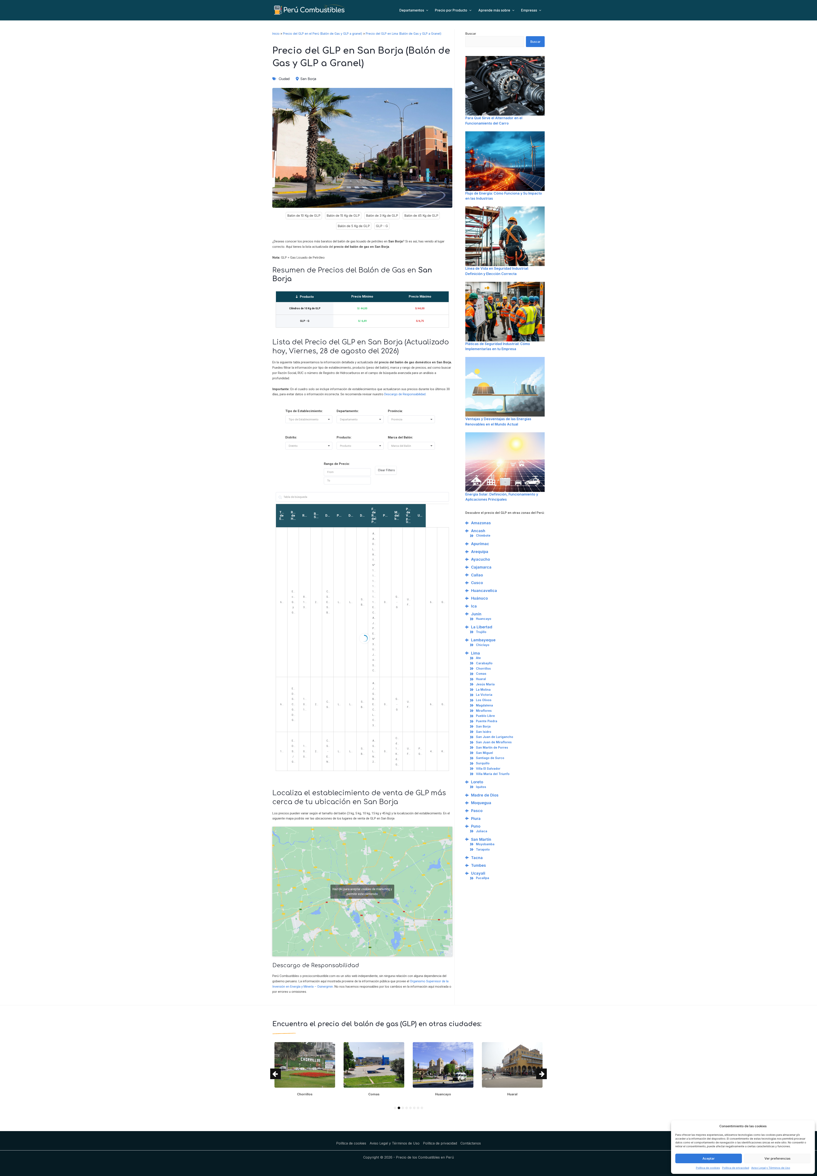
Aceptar (709, 1158)
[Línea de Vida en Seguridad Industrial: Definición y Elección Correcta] (505, 236)
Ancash (478, 531)
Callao (477, 575)
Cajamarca (481, 567)
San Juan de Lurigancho (494, 737)
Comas (481, 673)
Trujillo (481, 632)
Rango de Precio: (337, 464)
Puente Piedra (486, 721)
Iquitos (481, 787)
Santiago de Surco (490, 758)
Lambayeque (483, 640)
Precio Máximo (420, 296)
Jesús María (485, 684)
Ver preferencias (777, 1158)
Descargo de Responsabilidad (405, 394)
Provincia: (395, 411)
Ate (478, 658)
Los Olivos (483, 700)
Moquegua (481, 803)
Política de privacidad (735, 1167)
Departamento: (348, 411)
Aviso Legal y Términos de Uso (770, 1167)
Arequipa (479, 551)
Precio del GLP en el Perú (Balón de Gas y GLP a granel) (322, 33)
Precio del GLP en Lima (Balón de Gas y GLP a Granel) (403, 33)
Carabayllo (484, 663)
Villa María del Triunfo (493, 774)
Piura (476, 818)
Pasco (477, 810)
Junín (476, 614)
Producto (307, 297)
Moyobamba (485, 844)
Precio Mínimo (362, 296)
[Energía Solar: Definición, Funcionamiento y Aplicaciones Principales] (505, 462)
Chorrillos (483, 668)
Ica (474, 606)
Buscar (470, 34)
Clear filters (386, 470)
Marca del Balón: (400, 437)
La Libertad (481, 627)
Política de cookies (708, 1167)
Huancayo (483, 618)
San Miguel (484, 753)
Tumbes (478, 865)
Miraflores (484, 710)
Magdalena (484, 705)
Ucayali (478, 873)
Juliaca (481, 831)
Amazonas (481, 523)
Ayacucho (480, 559)
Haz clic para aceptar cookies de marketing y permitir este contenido (362, 891)
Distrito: (291, 437)
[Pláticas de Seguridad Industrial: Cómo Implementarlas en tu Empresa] (505, 311)
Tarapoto (483, 849)
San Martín (481, 839)
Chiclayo (482, 645)
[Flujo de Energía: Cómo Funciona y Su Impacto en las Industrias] (505, 161)
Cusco (477, 582)
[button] (310, 419)
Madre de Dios (484, 795)
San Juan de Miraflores (494, 742)
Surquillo (483, 763)
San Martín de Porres (492, 747)
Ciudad (284, 79)
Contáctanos (470, 1143)
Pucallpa (482, 878)
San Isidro (483, 731)
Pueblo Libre (485, 716)
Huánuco (479, 598)
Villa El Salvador (488, 768)
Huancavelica (484, 590)
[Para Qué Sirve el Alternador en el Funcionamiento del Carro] (505, 86)
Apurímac (480, 543)
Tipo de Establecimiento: (304, 411)
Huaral (481, 679)
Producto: (344, 437)
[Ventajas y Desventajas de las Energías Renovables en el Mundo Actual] (505, 387)
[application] (426, 10)
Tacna (477, 857)
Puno (475, 826)
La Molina (483, 689)
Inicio (276, 33)
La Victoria (484, 694)
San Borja (483, 726)
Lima (475, 653)
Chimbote (483, 535)
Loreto (477, 782)
